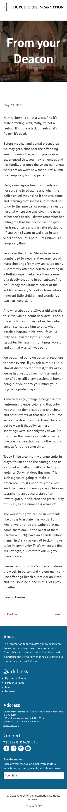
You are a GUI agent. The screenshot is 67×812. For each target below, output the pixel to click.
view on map (11, 725)
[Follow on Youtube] (28, 748)
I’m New (10, 691)
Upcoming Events (15, 678)
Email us (33, 742)
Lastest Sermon (14, 683)
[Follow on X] (21, 748)
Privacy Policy (34, 805)
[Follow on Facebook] (6, 748)
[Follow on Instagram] (14, 748)
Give (7, 687)
